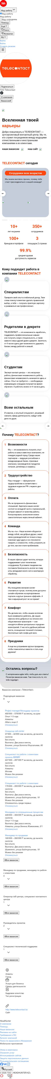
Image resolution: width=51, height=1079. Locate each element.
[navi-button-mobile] (3, 50)
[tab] (6, 97)
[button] (3, 40)
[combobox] (6, 1068)
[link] (5, 30)
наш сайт (33, 149)
